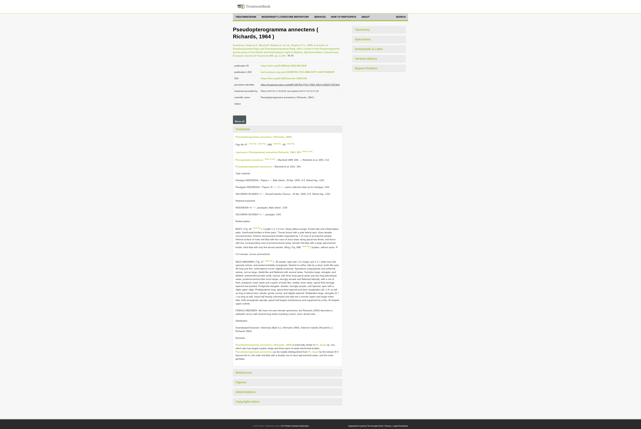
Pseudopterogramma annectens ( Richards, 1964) (264, 137)
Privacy (388, 426)
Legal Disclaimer (400, 426)
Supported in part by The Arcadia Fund (365, 426)
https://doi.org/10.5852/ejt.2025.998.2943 (284, 65)
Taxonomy (362, 29)
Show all (239, 121)
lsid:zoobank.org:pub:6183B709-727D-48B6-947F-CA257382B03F (298, 72)
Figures (241, 382)
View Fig (252, 144)
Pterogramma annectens (249, 159)
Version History (366, 58)
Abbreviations (246, 392)
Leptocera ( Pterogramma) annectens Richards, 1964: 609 (268, 152)
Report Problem (366, 68)
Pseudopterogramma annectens (254, 166)
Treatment (243, 129)
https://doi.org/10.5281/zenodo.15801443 (284, 78)
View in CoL (307, 151)
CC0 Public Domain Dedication (295, 426)
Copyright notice (247, 401)
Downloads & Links (369, 49)
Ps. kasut (321, 344)
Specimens (363, 39)
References (244, 372)
